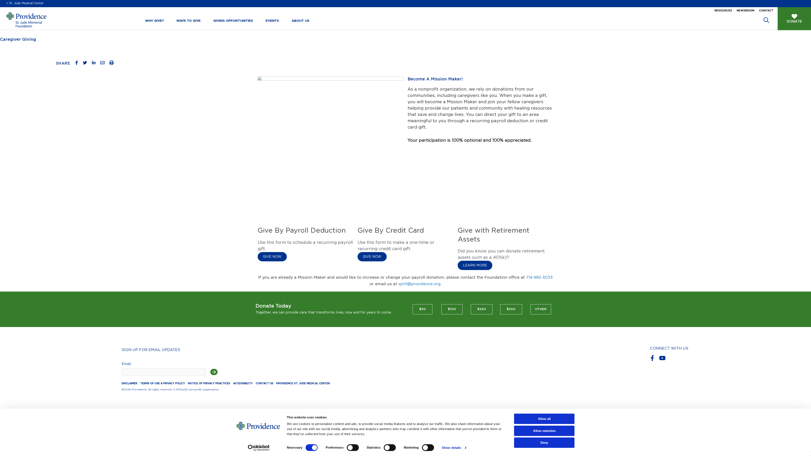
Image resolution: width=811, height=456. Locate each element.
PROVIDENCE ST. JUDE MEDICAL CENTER (303, 383)
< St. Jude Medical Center (25, 3)
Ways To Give (188, 20)
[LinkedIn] (95, 64)
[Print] (113, 64)
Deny (544, 442)
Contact (766, 10)
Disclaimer (129, 383)
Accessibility (243, 383)
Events (272, 20)
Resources (723, 10)
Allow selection (544, 431)
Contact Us (264, 383)
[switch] (353, 447)
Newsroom (745, 10)
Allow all (544, 419)
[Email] (104, 64)
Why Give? (154, 20)
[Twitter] (86, 64)
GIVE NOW (272, 256)
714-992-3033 (539, 278)
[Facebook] (78, 64)
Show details (451, 447)
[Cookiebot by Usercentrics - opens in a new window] (258, 448)
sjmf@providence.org (419, 284)
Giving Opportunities (233, 20)
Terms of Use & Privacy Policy (162, 383)
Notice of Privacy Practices (209, 383)
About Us (300, 20)
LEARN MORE (475, 265)
